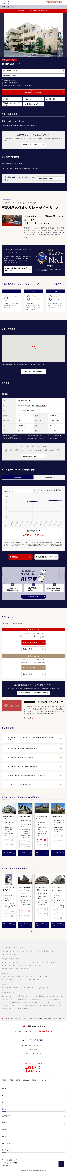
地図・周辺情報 (41, 406)
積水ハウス (45, 1002)
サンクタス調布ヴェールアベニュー (24, 889)
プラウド (13, 999)
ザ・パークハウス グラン (27, 962)
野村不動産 (5, 999)
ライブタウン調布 (24, 816)
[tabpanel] (33, 523)
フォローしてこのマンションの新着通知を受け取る (32, 692)
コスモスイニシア (7, 1005)
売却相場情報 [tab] (17, 477)
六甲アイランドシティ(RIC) (21, 988)
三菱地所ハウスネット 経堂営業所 (33, 633)
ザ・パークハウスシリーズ (10, 962)
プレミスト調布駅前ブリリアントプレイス (8, 890)
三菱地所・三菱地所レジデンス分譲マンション (16, 968)
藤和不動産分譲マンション (37, 979)
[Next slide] (62, 53)
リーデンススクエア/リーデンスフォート (14, 979)
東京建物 (20, 999)
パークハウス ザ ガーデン (42, 818)
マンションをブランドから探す (11, 954)
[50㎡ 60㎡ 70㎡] (23, 491)
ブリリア (27, 999)
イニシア (17, 1005)
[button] (33, 738)
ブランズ (43, 999)
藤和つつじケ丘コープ (8, 818)
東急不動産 (35, 999)
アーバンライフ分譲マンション (41, 988)
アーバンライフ (6, 988)
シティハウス (30, 996)
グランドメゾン (55, 1002)
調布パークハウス (57, 816)
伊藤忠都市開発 (48, 1005)
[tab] (31, 860)
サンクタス (37, 1005)
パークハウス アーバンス (38, 965)
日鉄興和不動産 (22, 1008)
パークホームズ (59, 996)
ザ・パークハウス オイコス (10, 965)
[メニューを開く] (64, 2)
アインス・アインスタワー (25, 976)
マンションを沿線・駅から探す (43, 951)
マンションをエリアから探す (23, 951)
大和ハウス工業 (53, 999)
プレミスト (5, 1002)
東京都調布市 (7, 80)
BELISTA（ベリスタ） (9, 976)
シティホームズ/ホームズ (43, 976)
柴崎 (10, 83)
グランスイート (11, 996)
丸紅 (3, 996)
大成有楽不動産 (15, 1002)
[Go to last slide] (56, 53)
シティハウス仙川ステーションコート (57, 890)
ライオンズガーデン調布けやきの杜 (41, 889)
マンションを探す (7, 951)
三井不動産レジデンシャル (44, 996)
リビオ (31, 1008)
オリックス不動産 (27, 1005)
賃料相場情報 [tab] (49, 477)
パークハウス (24, 965)
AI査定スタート (35, 596)
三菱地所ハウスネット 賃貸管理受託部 (33, 659)
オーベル (24, 1002)
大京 (30, 1002)
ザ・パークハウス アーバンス (46, 962)
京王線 (5, 83)
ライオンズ (36, 1002)
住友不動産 (20, 996)
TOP (61, 1164)
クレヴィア (57, 1005)
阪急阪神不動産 (6, 1008)
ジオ (14, 1008)
